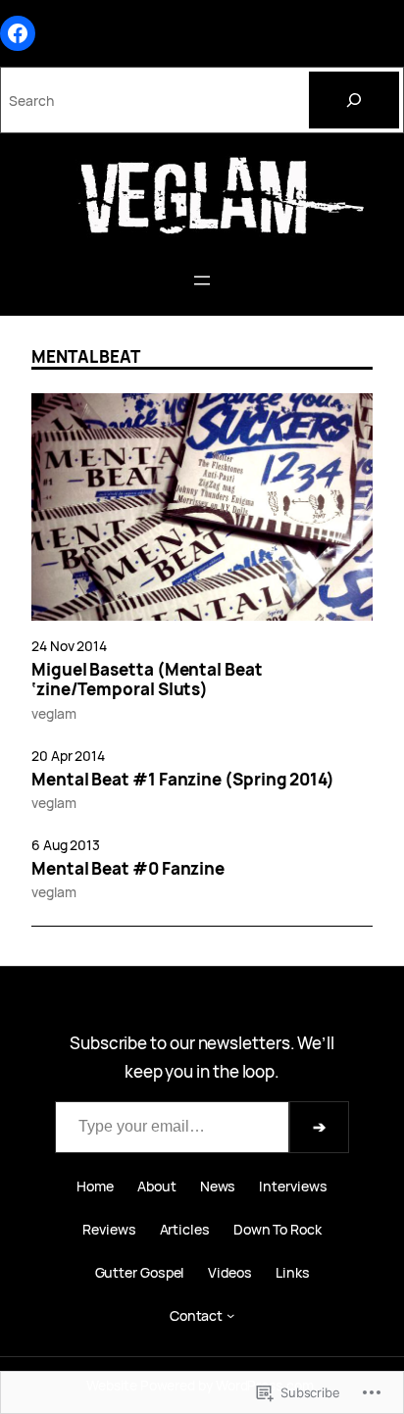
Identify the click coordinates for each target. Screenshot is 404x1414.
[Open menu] (202, 280)
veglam (53, 713)
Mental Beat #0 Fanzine (128, 869)
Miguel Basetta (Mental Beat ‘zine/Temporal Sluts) (147, 680)
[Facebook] (17, 33)
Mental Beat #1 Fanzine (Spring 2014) (182, 779)
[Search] (354, 100)
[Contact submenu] (230, 1315)
